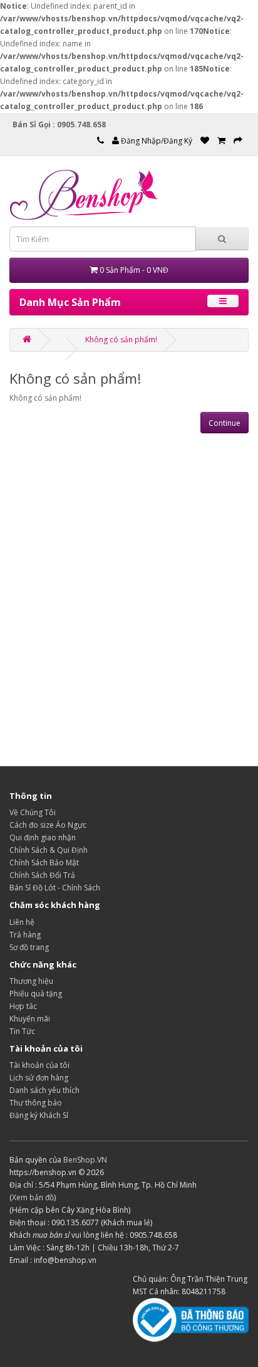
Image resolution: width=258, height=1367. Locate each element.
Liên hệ (21, 922)
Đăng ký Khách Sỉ (38, 1115)
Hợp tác (23, 1006)
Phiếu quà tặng (35, 993)
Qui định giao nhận (42, 837)
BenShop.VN (85, 1159)
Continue (224, 423)
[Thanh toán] (238, 140)
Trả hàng (25, 934)
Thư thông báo (35, 1102)
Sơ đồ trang (29, 947)
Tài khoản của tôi (39, 1065)
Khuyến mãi (29, 1018)
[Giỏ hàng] (221, 140)
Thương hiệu (31, 981)
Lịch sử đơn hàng (38, 1077)
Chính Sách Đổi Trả (42, 875)
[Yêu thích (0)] (204, 140)
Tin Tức (22, 1031)
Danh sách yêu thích (44, 1090)
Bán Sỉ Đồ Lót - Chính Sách (54, 887)
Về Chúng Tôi (32, 812)
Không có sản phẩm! (121, 339)
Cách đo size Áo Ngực (47, 825)
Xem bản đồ (33, 1197)
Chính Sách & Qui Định (48, 850)
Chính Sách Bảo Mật (44, 862)
